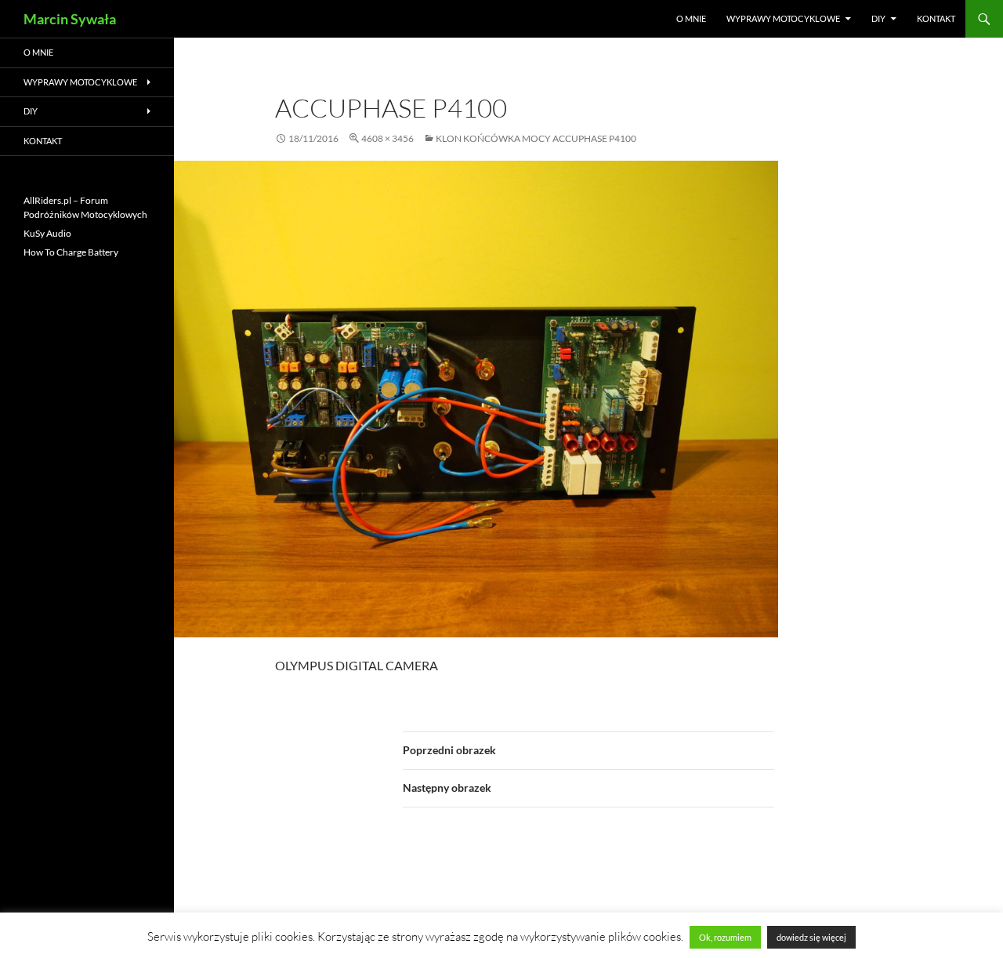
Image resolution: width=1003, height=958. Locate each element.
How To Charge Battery (71, 252)
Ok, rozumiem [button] (725, 937)
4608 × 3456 (387, 138)
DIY (878, 18)
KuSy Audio (47, 233)
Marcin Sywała (70, 18)
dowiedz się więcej (811, 937)
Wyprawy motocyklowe (783, 18)
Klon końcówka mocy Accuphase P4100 (536, 138)
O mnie (691, 18)
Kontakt (936, 18)
